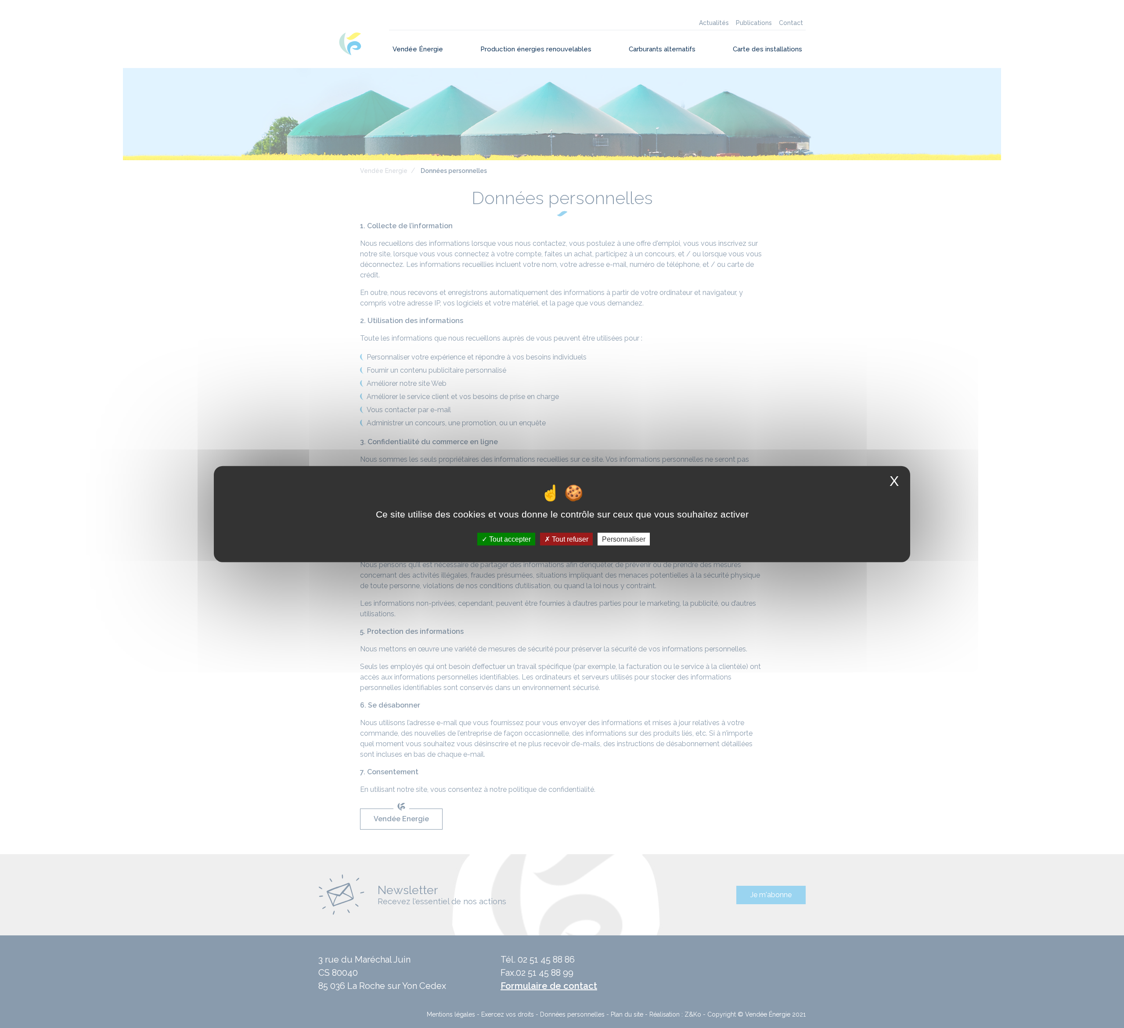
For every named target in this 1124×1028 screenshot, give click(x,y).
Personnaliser (623, 539)
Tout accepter (509, 539)
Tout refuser (569, 539)
